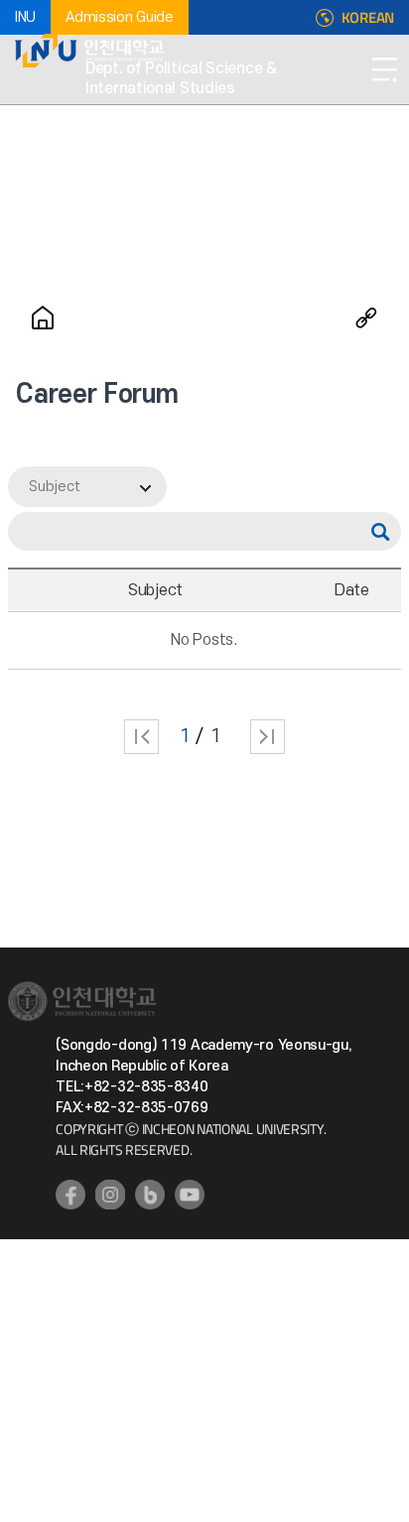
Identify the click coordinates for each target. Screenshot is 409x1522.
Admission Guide (120, 17)
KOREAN (367, 18)
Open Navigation (384, 69)
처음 (141, 736)
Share (366, 317)
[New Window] (70, 1194)
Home (43, 317)
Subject (54, 486)
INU (25, 17)
